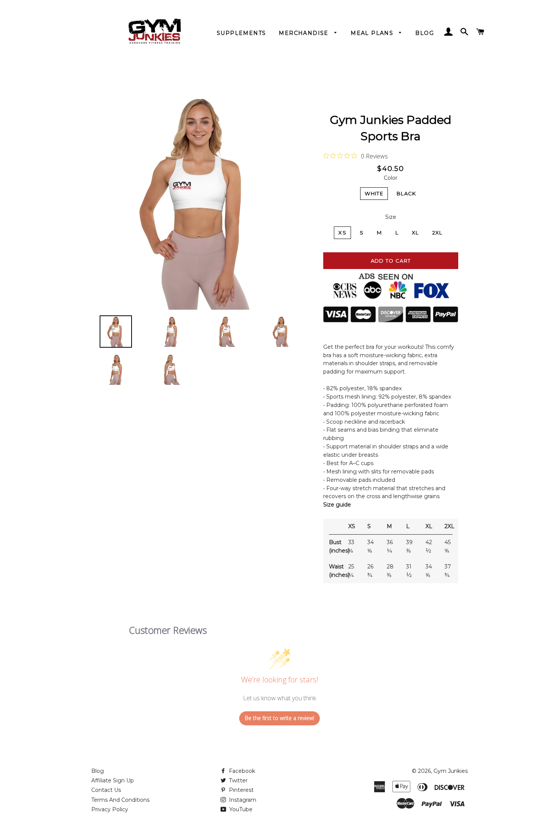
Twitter (237, 780)
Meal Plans (373, 33)
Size (390, 217)
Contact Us (106, 790)
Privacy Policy (109, 809)
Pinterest (240, 790)
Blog (424, 33)
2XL (437, 233)
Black (406, 193)
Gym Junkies (451, 771)
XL (415, 233)
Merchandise (304, 33)
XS (342, 233)
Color (390, 177)
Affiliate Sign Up (112, 780)
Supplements (241, 33)
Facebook (241, 771)
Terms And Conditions (120, 799)
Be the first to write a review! (279, 718)
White (374, 193)
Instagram (241, 799)
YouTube (240, 809)
